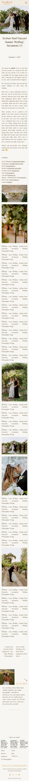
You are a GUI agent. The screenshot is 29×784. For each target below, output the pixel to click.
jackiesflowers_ (11, 166)
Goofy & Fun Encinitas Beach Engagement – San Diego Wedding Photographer (7, 651)
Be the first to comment (14, 709)
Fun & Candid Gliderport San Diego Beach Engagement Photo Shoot (21, 651)
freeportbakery (10, 173)
